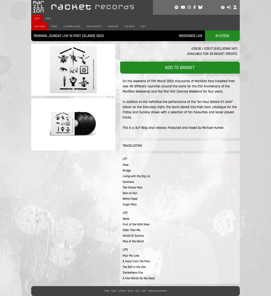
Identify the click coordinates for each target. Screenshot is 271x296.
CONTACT (122, 291)
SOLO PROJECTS (94, 26)
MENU (48, 18)
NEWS (114, 291)
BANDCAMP (113, 26)
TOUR (137, 291)
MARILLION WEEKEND (157, 291)
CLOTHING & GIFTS (72, 26)
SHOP (143, 291)
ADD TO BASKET (180, 68)
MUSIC (54, 26)
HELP (143, 26)
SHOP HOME (39, 26)
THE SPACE (130, 26)
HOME (37, 18)
